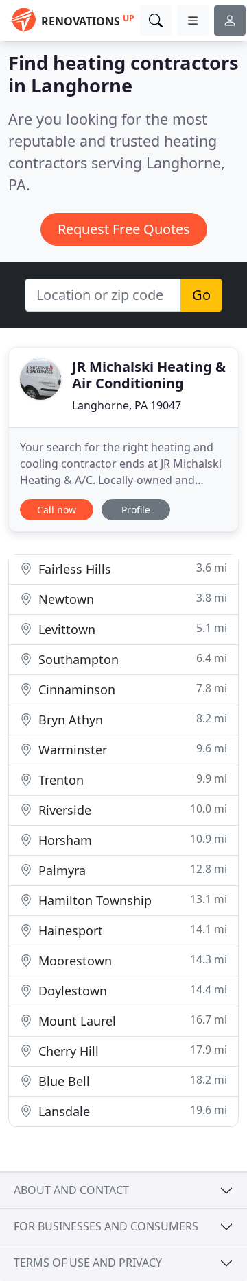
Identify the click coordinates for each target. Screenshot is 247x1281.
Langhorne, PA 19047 (126, 405)
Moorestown (131, 960)
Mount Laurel (131, 1020)
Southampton (131, 659)
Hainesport (131, 930)
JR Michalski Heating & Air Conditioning (149, 374)
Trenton (131, 779)
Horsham (131, 839)
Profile (135, 509)
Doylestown (131, 990)
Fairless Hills (131, 568)
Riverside (131, 809)
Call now (56, 509)
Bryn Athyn (131, 719)
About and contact (71, 1189)
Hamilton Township (131, 900)
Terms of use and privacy (88, 1262)
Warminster (131, 749)
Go (201, 295)
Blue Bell (131, 1080)
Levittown (131, 628)
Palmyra (131, 869)
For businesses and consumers (106, 1226)
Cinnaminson (131, 689)
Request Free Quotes (124, 229)
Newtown (131, 598)
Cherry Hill (131, 1050)
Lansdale (131, 1110)
